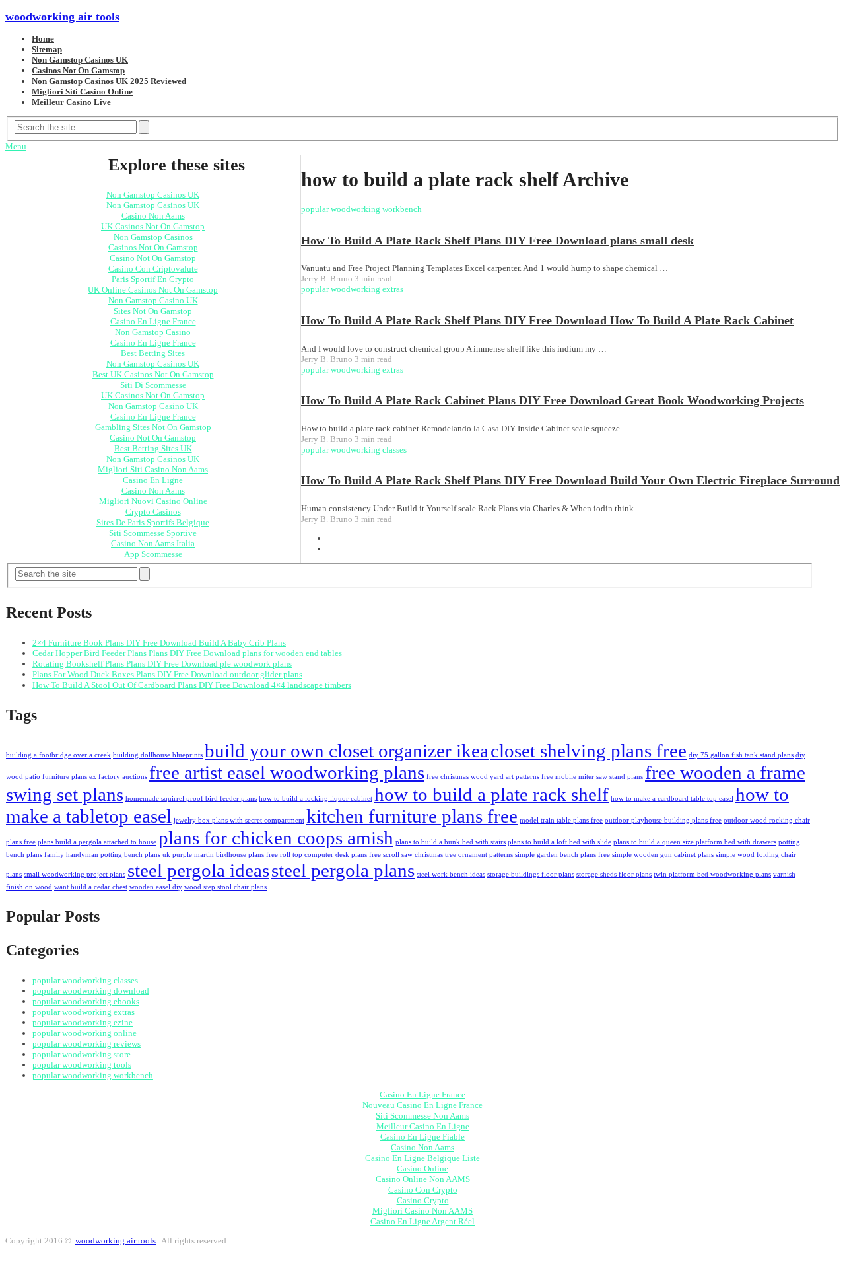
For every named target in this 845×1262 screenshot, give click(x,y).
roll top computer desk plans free (330, 854)
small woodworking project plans (74, 874)
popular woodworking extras (83, 1012)
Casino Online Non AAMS (423, 1179)
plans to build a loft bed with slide (559, 842)
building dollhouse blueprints (158, 755)
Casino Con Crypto (422, 1190)
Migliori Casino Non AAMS (422, 1211)
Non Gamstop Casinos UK (80, 60)
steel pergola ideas (198, 870)
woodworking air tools (62, 16)
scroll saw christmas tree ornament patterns (448, 854)
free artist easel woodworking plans (286, 772)
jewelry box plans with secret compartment (239, 820)
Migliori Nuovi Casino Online (153, 501)
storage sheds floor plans (614, 874)
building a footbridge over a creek (58, 755)
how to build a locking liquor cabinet (315, 798)
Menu (15, 146)
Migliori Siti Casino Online (82, 91)
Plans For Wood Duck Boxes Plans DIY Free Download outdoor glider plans (167, 674)
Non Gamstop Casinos (153, 237)
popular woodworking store (81, 1054)
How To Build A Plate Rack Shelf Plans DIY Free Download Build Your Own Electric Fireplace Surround (570, 480)
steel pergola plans (343, 870)
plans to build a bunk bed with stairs (450, 842)
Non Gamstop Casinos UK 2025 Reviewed (109, 81)
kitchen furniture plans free (412, 816)
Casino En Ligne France (153, 321)
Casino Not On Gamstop (153, 258)
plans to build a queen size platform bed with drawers (694, 842)
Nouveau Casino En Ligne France (422, 1105)
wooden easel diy (155, 887)
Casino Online (422, 1168)
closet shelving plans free (588, 750)
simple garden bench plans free (562, 854)
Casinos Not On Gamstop (78, 70)
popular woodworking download (90, 991)
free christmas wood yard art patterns (482, 776)
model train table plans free (561, 820)
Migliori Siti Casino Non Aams (153, 469)
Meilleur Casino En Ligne (422, 1126)
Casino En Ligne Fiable (422, 1137)
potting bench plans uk (135, 854)
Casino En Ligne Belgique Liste (422, 1158)
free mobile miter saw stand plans (592, 776)
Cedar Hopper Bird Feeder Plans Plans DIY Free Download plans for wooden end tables (187, 653)
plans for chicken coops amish (275, 837)
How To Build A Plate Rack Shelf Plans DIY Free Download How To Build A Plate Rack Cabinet (547, 320)
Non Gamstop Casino (153, 332)
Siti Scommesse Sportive (153, 533)
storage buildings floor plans (530, 874)
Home (43, 39)
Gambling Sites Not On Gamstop (153, 427)
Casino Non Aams (153, 216)
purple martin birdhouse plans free (225, 854)
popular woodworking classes (85, 980)
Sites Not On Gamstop (153, 311)
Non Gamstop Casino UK (153, 300)
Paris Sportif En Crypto (153, 279)
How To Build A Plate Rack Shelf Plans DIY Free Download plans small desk (497, 240)
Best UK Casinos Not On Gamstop (153, 374)
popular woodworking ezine (82, 1022)
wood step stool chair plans (225, 887)
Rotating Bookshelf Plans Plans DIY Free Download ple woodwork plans (162, 664)
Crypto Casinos (153, 512)
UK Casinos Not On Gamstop (153, 226)
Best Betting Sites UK (153, 448)
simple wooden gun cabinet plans (663, 854)
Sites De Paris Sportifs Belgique (152, 522)
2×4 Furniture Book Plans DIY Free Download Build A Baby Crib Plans (159, 643)
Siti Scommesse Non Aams (422, 1116)
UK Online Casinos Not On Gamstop (153, 290)
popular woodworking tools (81, 1065)
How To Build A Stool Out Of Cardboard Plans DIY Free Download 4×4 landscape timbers (191, 685)
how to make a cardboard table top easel (672, 798)
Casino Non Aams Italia (153, 543)
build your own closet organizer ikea (347, 750)
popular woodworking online (84, 1033)
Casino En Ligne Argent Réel (422, 1221)
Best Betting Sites (153, 353)
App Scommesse (153, 554)
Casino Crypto (423, 1200)
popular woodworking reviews (86, 1044)
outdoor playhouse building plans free (663, 820)
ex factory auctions (118, 776)
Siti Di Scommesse (153, 385)
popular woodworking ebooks (85, 1001)
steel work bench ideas (451, 874)
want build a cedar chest (90, 887)
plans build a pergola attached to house (97, 842)
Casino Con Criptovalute (153, 269)
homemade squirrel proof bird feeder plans (191, 798)
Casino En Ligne (153, 480)
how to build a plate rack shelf (491, 794)
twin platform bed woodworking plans (712, 874)
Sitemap (47, 49)
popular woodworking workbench (92, 1075)
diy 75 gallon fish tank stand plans (741, 755)
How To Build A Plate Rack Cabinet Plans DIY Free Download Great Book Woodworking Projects (552, 400)
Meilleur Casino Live (71, 102)
